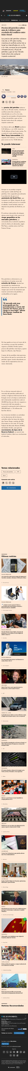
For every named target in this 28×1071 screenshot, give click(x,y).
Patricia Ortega (5, 887)
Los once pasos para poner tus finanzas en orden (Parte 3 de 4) (12, 660)
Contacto (7, 1024)
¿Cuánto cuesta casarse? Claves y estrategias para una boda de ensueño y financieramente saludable (11, 606)
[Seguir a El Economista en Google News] (10, 1055)
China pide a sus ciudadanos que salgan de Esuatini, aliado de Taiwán (12, 937)
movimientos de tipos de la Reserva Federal (11, 431)
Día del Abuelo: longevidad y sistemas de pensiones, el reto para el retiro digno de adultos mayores (12, 633)
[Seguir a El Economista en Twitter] (7, 1051)
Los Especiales (4, 851)
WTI (18, 471)
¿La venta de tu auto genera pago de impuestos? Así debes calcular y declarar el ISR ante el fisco (14, 577)
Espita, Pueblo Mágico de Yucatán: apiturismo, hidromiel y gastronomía (13, 881)
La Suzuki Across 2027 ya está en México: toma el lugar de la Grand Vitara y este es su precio (13, 715)
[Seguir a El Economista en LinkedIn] (10, 1051)
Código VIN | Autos (6, 712)
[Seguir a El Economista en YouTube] (14, 1051)
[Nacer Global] (22, 1029)
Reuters (4, 776)
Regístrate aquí (5, 1043)
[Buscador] (4, 15)
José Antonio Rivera (6, 831)
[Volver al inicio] (14, 1016)
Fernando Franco (6, 582)
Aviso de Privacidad (12, 1023)
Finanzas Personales (6, 574)
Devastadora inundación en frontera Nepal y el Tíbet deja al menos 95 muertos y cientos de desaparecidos (14, 744)
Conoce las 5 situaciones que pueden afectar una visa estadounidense (13, 854)
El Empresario (19, 1019)
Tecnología (4, 768)
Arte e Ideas (4, 685)
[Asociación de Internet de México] (18, 1067)
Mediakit (9, 1021)
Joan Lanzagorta (6, 665)
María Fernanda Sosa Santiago (8, 914)
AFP (3, 693)
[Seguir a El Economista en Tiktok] (17, 1055)
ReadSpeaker (13, 97)
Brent (4, 475)
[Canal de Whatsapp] (25, 919)
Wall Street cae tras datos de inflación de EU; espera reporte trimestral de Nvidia (13, 826)
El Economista (12, 1019)
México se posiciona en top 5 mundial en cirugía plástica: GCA (12, 798)
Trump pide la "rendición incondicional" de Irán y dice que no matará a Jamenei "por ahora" (19, 163)
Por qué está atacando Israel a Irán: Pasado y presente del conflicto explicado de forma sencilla (18, 153)
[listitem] (3, 96)
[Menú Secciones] (1, 15)
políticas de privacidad (16, 1046)
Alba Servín (5, 859)
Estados (3, 795)
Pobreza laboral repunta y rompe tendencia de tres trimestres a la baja (13, 964)
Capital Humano (5, 962)
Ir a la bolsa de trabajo (19, 1033)
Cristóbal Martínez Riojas (7, 970)
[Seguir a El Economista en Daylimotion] (24, 1051)
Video (13, 148)
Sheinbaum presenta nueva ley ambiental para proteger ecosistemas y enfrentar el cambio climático (13, 910)
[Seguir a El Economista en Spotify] (17, 1051)
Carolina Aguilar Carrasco (7, 610)
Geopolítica (15, 159)
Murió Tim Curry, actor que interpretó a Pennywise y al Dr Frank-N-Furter (12, 688)
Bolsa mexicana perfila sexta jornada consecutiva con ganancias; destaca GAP (12, 992)
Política (3, 906)
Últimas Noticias (5, 20)
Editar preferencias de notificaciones (9, 1025)
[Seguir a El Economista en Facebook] (3, 1051)
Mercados (3, 25)
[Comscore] (11, 1067)
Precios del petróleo (8, 471)
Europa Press (5, 942)
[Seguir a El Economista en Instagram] (20, 1051)
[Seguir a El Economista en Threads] (14, 1055)
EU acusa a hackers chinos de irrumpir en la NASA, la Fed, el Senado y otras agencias (13, 771)
